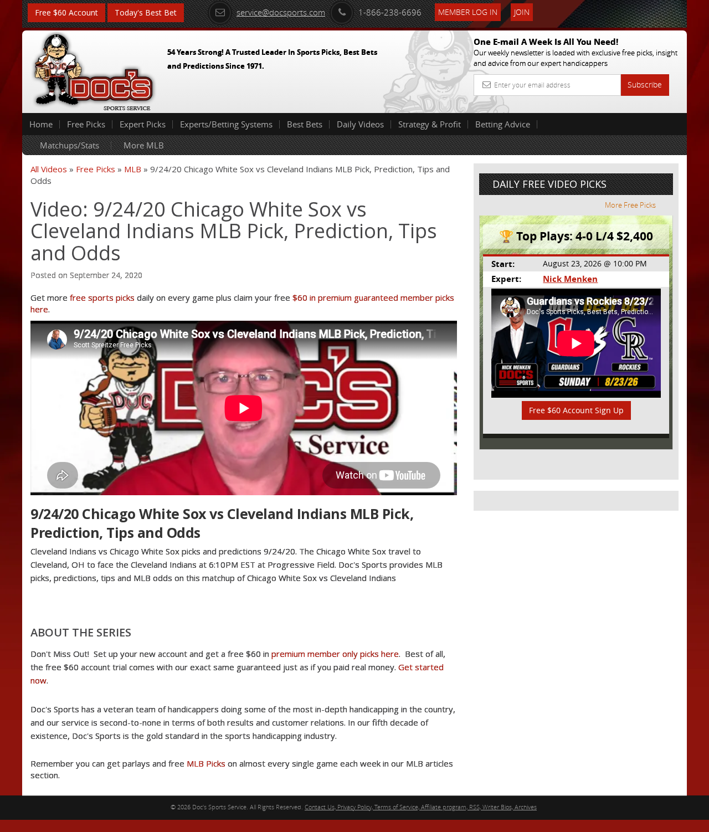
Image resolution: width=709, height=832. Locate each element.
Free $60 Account (66, 12)
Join (522, 12)
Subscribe (645, 84)
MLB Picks (206, 763)
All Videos (48, 168)
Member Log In (467, 12)
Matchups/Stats (69, 145)
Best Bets (304, 124)
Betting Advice (502, 124)
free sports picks (102, 297)
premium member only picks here (335, 653)
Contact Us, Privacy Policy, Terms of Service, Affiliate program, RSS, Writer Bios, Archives (421, 807)
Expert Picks (143, 124)
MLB (132, 168)
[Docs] (93, 69)
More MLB (144, 145)
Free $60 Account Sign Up (576, 410)
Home (41, 124)
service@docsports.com (281, 12)
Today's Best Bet (146, 12)
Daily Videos (360, 124)
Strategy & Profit (429, 124)
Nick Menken (570, 279)
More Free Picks (630, 205)
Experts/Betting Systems (226, 124)
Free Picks (86, 124)
